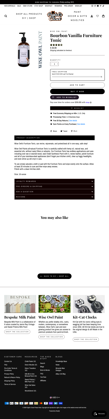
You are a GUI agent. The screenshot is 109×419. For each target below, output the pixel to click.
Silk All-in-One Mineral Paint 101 (31, 375)
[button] (56, 44)
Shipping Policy (9, 380)
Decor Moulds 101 (31, 364)
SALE (19, 6)
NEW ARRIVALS (9, 6)
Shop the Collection (85, 339)
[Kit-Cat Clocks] (89, 304)
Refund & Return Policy (12, 377)
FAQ (5, 364)
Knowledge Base (61, 361)
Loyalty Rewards (26, 181)
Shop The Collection (17, 332)
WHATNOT (48, 6)
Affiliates (43, 380)
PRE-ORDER (68, 6)
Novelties (77, 20)
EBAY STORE (27, 6)
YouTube (43, 377)
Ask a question (25, 191)
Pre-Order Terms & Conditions (10, 369)
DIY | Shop (29, 18)
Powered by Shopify (54, 411)
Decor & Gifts (77, 16)
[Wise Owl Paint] (54, 304)
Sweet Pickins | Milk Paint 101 (30, 380)
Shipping (53, 50)
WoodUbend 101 (30, 390)
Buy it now (77, 91)
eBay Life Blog (60, 374)
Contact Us (8, 361)
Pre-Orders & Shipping (29, 186)
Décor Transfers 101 (30, 369)
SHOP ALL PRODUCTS (29, 13)
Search (42, 363)
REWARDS (58, 6)
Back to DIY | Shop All (56, 276)
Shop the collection (51, 337)
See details (73, 120)
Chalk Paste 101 (30, 361)
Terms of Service (10, 384)
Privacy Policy (9, 374)
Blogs (42, 366)
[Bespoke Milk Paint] (20, 304)
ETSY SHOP (38, 6)
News (57, 364)
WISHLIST (78, 6)
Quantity (55, 60)
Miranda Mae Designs (60, 369)
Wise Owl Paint (59, 31)
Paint (77, 11)
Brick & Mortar (45, 370)
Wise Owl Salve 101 (30, 386)
